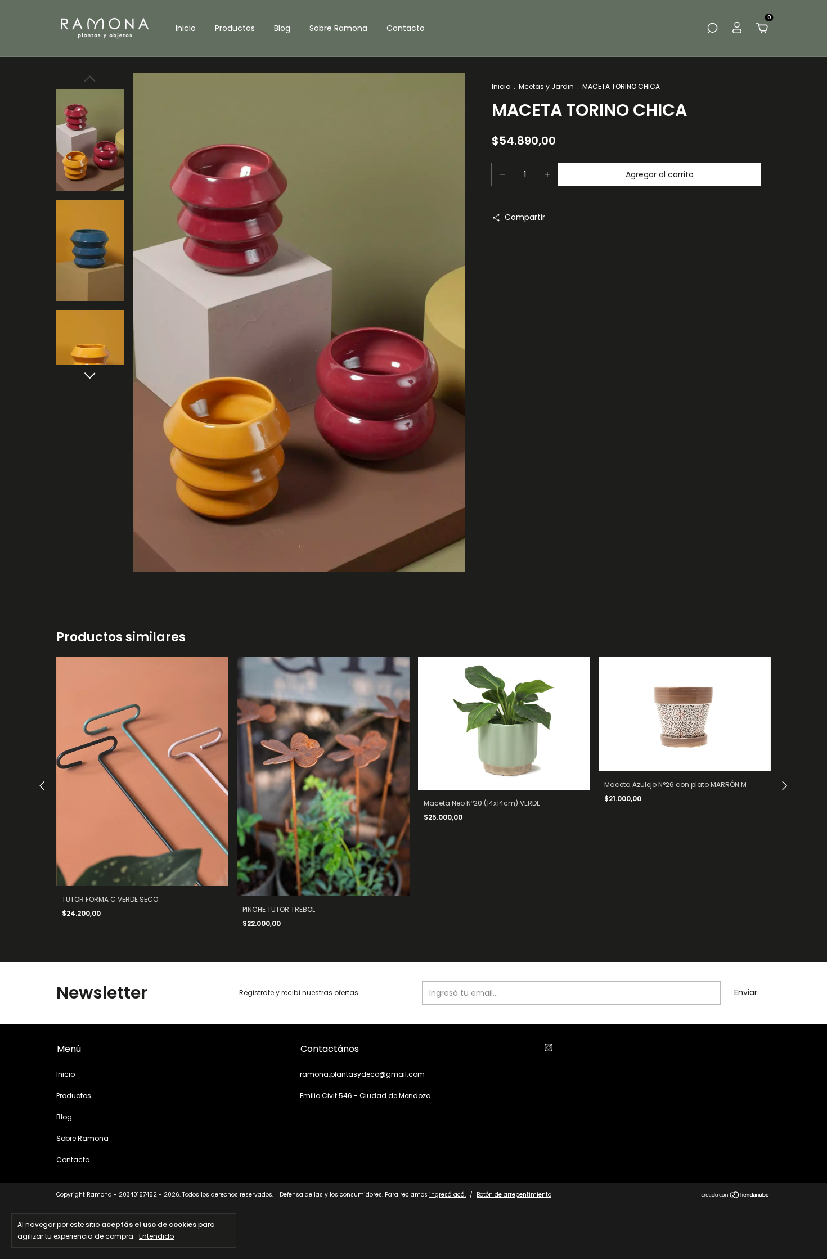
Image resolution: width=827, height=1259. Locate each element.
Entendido (156, 1235)
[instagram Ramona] (548, 1048)
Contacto (405, 28)
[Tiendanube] (735, 1196)
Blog (282, 28)
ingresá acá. (447, 1194)
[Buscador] (712, 28)
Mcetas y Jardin (546, 86)
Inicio (186, 28)
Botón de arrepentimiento (514, 1194)
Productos (235, 28)
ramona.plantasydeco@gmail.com (362, 1074)
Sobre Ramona (338, 28)
